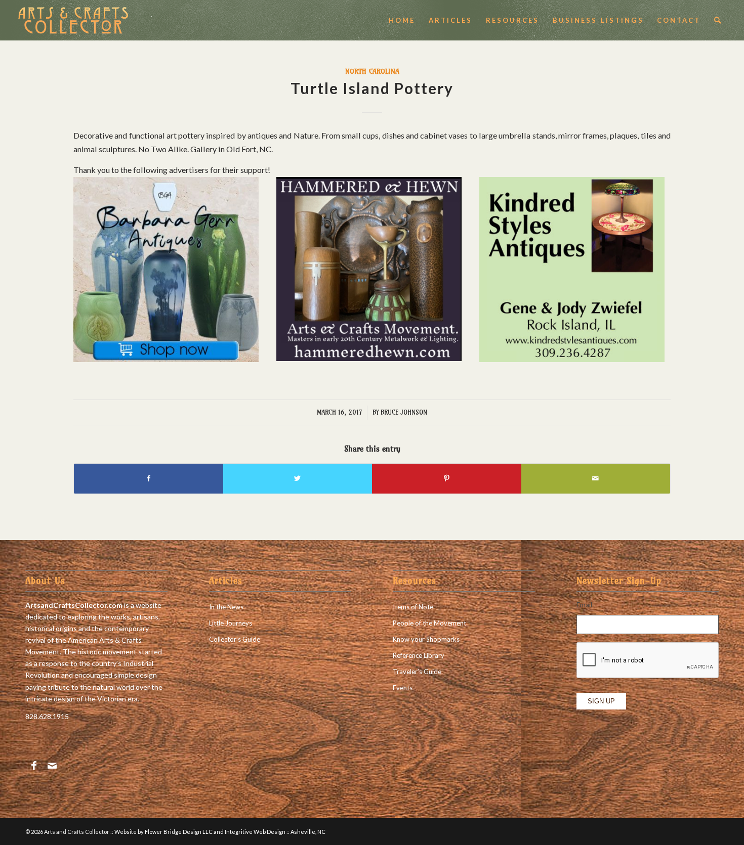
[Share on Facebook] (148, 478)
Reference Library (418, 655)
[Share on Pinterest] (446, 478)
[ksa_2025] (572, 359)
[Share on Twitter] (298, 478)
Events (402, 688)
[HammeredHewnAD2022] (369, 358)
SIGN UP (601, 701)
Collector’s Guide (234, 639)
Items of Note (413, 607)
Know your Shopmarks (426, 639)
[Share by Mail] (596, 478)
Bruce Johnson (404, 412)
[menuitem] (402, 20)
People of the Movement (429, 623)
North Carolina (372, 71)
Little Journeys (230, 623)
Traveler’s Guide (417, 672)
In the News (226, 607)
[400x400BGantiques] (166, 359)
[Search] (718, 20)
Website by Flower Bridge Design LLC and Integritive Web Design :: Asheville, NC (219, 831)
